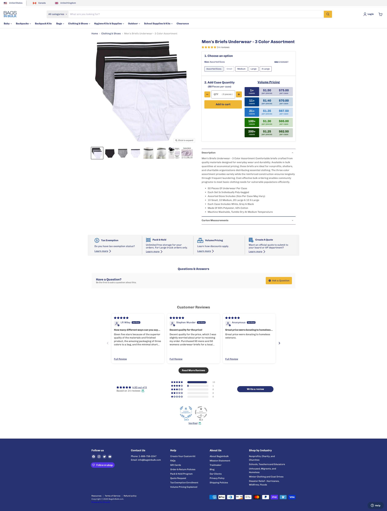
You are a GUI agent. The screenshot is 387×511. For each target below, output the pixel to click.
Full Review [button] (120, 359)
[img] (121, 317)
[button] (209, 47)
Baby (7, 23)
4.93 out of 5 (139, 387)
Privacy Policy (217, 478)
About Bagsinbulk (219, 456)
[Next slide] (279, 343)
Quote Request (178, 478)
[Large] (254, 72)
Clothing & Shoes (78, 23)
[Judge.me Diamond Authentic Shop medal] (186, 412)
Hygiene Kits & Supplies (108, 23)
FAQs (173, 460)
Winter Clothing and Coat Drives (266, 476)
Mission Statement (220, 460)
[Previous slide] (107, 343)
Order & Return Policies (182, 469)
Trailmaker (215, 465)
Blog (212, 469)
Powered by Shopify (100, 502)
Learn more (101, 251)
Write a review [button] (255, 389)
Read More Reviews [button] (193, 370)
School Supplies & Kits (157, 23)
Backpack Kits (43, 23)
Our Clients (216, 473)
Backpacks (22, 23)
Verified (193, 423)
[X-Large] (266, 72)
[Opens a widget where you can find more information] (375, 505)
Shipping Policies (219, 482)
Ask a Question (280, 280)
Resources (96, 496)
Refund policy (130, 496)
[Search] (328, 14)
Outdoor (133, 23)
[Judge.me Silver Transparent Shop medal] (201, 412)
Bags (59, 23)
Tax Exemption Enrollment (184, 482)
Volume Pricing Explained (183, 487)
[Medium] (242, 72)
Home (94, 33)
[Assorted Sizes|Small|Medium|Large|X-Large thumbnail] (97, 153)
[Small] (230, 72)
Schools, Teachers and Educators (267, 464)
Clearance (183, 23)
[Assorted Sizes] (214, 72)
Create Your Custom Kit (182, 456)
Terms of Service (112, 496)
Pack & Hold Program (181, 473)
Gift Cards (175, 465)
